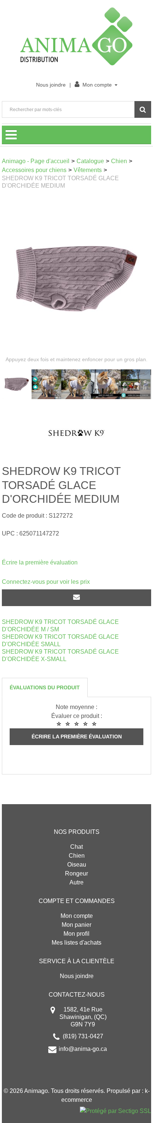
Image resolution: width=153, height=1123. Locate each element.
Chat (76, 847)
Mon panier (76, 925)
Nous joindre (51, 85)
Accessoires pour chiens (34, 170)
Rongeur (76, 873)
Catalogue (90, 161)
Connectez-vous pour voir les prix (46, 582)
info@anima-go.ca (83, 1049)
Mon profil (76, 934)
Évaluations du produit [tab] (45, 687)
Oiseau (76, 864)
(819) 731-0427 (83, 1036)
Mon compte (97, 85)
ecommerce (76, 1100)
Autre (76, 882)
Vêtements (88, 170)
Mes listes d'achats (76, 942)
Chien (119, 161)
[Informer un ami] (76, 597)
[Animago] (76, 36)
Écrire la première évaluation (40, 562)
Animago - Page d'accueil (35, 161)
